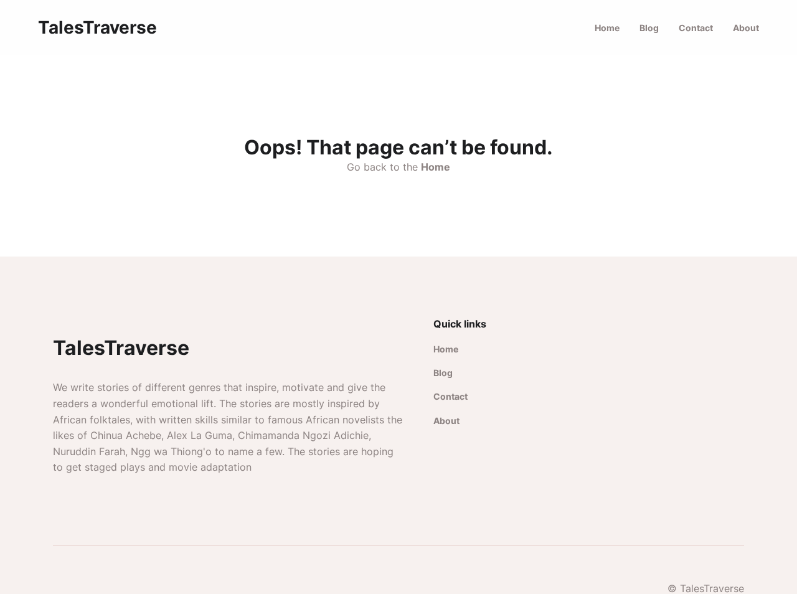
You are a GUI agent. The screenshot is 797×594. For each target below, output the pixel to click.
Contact (696, 27)
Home (607, 27)
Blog (649, 27)
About (746, 27)
